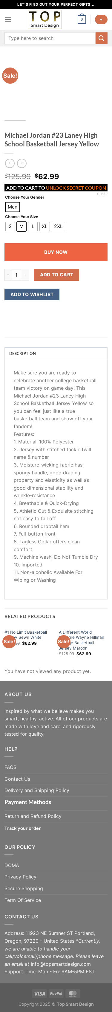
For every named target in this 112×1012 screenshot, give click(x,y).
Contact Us (17, 779)
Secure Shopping (23, 888)
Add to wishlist (32, 294)
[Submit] (102, 38)
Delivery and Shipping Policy (36, 790)
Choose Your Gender (24, 197)
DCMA (11, 865)
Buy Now (55, 252)
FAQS (10, 767)
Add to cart (56, 275)
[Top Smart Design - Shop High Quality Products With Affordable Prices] (44, 19)
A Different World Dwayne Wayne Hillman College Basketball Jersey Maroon (81, 640)
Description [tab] (22, 353)
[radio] (12, 207)
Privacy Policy (20, 877)
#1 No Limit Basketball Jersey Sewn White (25, 635)
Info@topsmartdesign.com (61, 964)
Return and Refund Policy (33, 816)
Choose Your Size (21, 217)
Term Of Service (22, 900)
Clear (102, 194)
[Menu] (8, 19)
